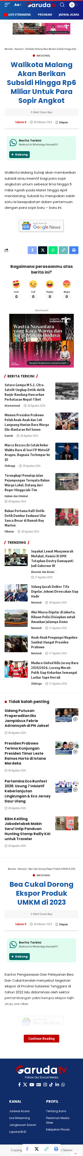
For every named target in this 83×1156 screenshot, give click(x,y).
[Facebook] (19, 1084)
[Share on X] (37, 1149)
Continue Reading (41, 1038)
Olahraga (10, 466)
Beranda (9, 48)
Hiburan (9, 531)
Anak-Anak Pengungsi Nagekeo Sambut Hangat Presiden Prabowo (54, 642)
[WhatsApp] (63, 1084)
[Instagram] (45, 1084)
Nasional (19, 48)
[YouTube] (31, 1084)
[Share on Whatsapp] (53, 250)
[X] (25, 1084)
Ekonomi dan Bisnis (42, 572)
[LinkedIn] (57, 1084)
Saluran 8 (20, 122)
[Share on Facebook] (27, 1149)
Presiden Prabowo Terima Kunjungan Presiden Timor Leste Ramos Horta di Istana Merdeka (25, 753)
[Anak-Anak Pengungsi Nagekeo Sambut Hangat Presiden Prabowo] (16, 643)
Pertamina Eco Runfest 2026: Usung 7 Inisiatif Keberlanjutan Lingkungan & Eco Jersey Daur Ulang (27, 791)
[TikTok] (51, 1084)
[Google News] (38, 1084)
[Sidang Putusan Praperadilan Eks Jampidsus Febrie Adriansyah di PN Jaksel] (66, 715)
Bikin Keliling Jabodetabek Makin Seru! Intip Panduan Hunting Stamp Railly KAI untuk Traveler (27, 828)
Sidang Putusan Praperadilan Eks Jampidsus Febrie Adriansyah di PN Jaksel (27, 718)
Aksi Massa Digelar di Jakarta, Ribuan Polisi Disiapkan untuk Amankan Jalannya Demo (53, 617)
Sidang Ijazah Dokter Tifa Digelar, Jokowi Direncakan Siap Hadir (54, 591)
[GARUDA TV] (41, 5)
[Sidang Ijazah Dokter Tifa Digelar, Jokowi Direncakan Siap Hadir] (16, 592)
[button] (8, 5)
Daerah (9, 435)
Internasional (12, 405)
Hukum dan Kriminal (16, 496)
